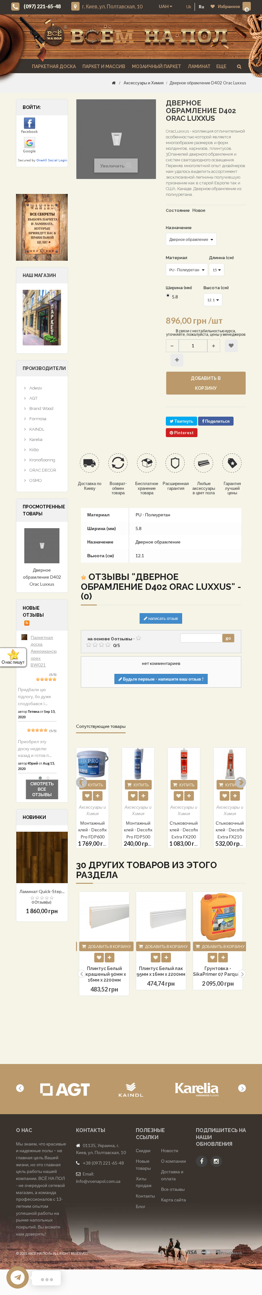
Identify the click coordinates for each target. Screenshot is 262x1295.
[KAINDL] (131, 1090)
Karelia (35, 439)
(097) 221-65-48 (42, 6)
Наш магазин (39, 275)
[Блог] (42, 227)
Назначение (179, 227)
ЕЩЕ (221, 66)
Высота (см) (217, 287)
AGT (32, 398)
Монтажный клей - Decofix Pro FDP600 (229, 829)
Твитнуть (183, 421)
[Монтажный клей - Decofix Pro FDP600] (229, 764)
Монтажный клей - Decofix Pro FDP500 (92, 829)
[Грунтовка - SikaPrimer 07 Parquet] (218, 917)
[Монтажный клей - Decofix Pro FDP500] (92, 764)
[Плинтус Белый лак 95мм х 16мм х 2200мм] (161, 917)
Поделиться (217, 421)
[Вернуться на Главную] (114, 83)
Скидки (143, 1150)
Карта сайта (173, 1199)
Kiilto (33, 449)
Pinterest (183, 432)
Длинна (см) (222, 257)
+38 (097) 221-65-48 (103, 1163)
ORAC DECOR (42, 470)
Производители (44, 368)
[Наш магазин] (42, 317)
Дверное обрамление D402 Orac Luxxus (42, 576)
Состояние (178, 210)
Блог (140, 1206)
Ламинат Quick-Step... (42, 891)
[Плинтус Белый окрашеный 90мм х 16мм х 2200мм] (104, 917)
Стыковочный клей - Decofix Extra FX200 (138, 829)
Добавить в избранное (231, 345)
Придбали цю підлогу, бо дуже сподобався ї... (34, 696)
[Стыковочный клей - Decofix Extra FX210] (184, 764)
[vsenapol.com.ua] (136, 36)
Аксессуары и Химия (144, 82)
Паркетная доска (53, 66)
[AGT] (65, 1090)
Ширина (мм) (179, 287)
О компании (173, 1161)
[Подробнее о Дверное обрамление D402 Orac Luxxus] (42, 545)
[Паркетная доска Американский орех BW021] (24, 637)
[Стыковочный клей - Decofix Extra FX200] (138, 764)
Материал (177, 257)
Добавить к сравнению (177, 360)
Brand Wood (40, 408)
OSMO (35, 480)
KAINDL (36, 429)
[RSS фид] (26, 622)
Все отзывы (173, 1189)
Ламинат (199, 66)
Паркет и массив (103, 66)
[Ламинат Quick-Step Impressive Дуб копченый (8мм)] (42, 857)
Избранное (229, 6)
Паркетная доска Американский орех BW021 (46, 651)
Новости (169, 1150)
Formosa (37, 418)
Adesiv (35, 388)
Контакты (145, 1196)
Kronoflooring (41, 460)
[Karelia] (197, 1090)
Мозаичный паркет (156, 66)
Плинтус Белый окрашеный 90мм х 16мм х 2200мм (104, 974)
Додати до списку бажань (99, 957)
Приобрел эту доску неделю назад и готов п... (35, 748)
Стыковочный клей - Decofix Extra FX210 (184, 829)
